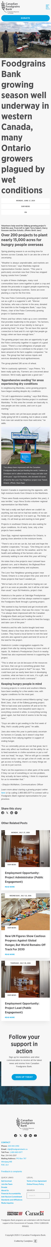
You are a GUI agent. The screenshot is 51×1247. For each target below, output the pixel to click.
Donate (25, 18)
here (3, 793)
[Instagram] (25, 1136)
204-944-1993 (13, 1146)
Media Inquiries (7, 1203)
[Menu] (47, 6)
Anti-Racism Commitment (11, 1197)
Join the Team (6, 1184)
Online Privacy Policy (35, 1184)
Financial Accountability (11, 1193)
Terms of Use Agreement (37, 1181)
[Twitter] (20, 1136)
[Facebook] (15, 1136)
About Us (5, 1190)
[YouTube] (35, 1136)
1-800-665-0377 (16, 1152)
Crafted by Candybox (23, 1241)
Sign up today (24, 1077)
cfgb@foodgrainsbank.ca (17, 1149)
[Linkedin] (30, 1136)
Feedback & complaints (11, 1171)
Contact (5, 1142)
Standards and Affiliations (11, 1200)
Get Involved (6, 1181)
